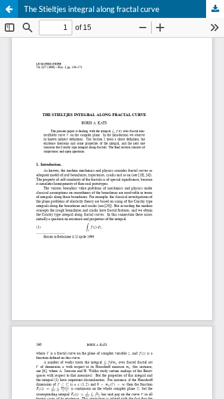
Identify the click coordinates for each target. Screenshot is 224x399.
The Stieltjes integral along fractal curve (91, 9)
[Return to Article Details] (9, 9)
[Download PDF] (215, 9)
